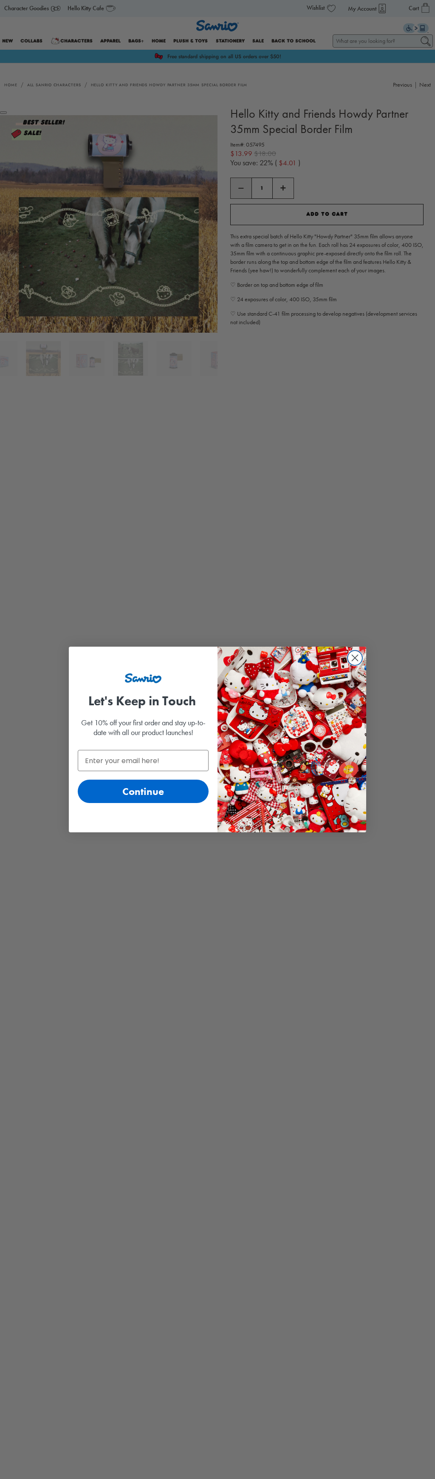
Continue (143, 791)
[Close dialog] (355, 658)
